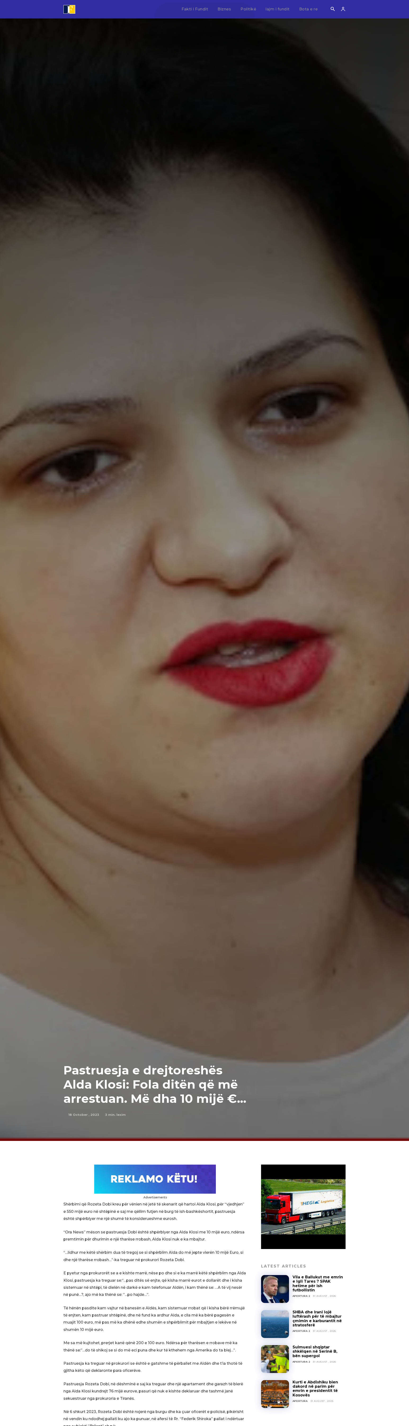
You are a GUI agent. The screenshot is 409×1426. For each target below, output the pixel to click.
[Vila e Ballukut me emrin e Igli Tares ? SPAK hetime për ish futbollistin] (275, 1289)
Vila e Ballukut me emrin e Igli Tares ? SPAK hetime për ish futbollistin (318, 1283)
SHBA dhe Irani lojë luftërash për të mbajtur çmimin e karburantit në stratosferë (317, 1318)
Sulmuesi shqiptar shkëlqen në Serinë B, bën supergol (315, 1351)
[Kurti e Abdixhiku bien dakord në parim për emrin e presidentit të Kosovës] (275, 1394)
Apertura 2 (301, 1296)
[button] (332, 9)
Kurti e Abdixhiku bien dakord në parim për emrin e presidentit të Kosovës (315, 1388)
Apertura (300, 1401)
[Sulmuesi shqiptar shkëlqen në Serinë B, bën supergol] (275, 1359)
